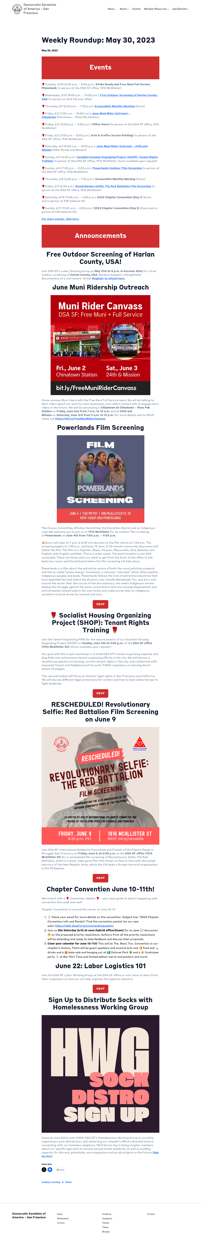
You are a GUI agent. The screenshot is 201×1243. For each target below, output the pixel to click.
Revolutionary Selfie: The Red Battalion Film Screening (113, 186)
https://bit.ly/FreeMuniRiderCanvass (80, 419)
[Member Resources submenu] (168, 9)
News (68, 1182)
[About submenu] (128, 9)
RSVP (100, 604)
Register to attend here (108, 278)
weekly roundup (51, 1182)
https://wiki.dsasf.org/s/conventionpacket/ (84, 926)
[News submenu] (115, 9)
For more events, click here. (60, 219)
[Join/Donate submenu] (188, 9)
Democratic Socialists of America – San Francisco (40, 9)
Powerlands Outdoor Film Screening (117, 168)
